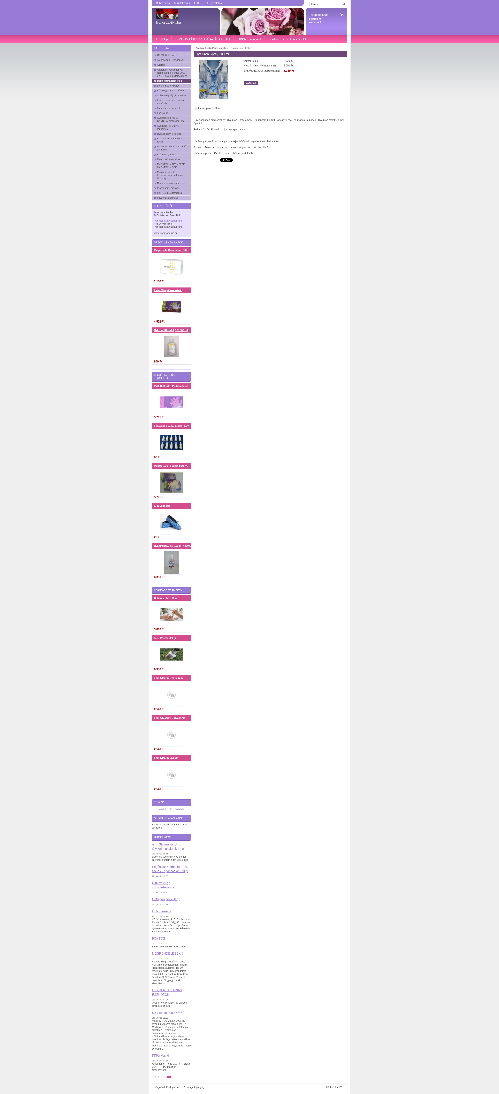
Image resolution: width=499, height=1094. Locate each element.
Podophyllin (179, 809)
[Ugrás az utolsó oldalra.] (170, 1077)
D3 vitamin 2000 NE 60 (168, 1012)
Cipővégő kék (162, 506)
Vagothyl (162, 809)
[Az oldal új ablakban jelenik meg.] (213, 98)
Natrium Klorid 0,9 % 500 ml (171, 330)
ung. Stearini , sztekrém (168, 678)
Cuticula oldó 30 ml (166, 598)
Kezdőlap (164, 3)
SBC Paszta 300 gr (165, 638)
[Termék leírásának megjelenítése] (171, 267)
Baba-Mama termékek (217, 48)
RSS (199, 3)
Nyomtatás (216, 3)
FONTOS (158, 938)
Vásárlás (251, 82)
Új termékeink (161, 911)
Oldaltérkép (183, 3)
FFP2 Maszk (161, 1055)
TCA (170, 809)
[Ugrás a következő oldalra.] (168, 1077)
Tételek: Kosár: (319, 18)
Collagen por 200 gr (166, 899)
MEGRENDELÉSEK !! (167, 953)
